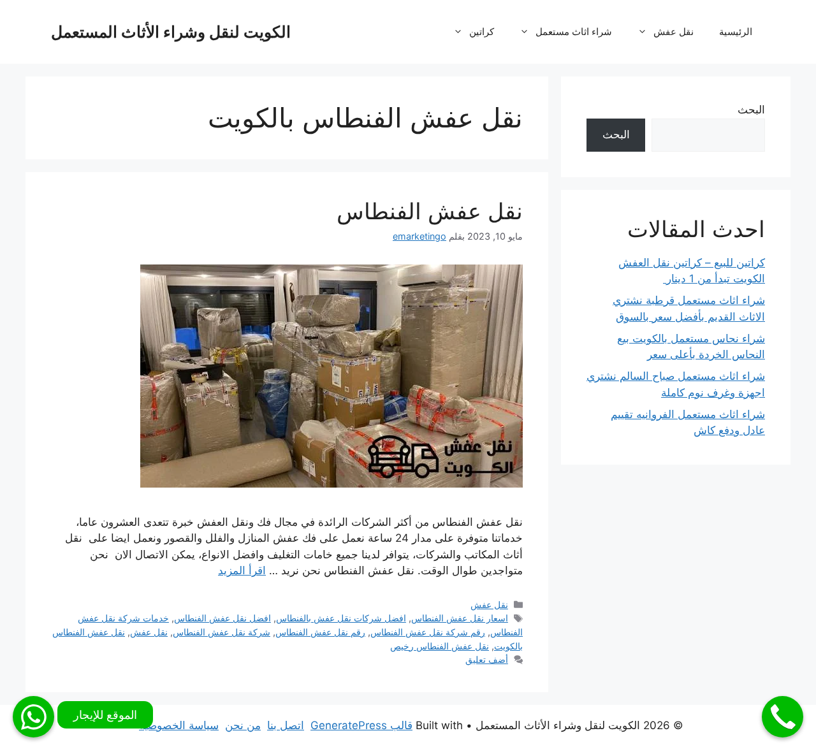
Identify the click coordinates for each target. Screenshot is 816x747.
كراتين (481, 31)
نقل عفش (673, 31)
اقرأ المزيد (242, 570)
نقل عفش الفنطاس (430, 211)
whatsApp (33, 716)
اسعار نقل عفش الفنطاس (459, 618)
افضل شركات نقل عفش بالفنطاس (341, 618)
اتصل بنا (285, 725)
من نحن (243, 725)
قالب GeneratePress (361, 725)
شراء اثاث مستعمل (574, 31)
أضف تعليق (486, 659)
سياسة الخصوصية (179, 725)
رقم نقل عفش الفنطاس (320, 632)
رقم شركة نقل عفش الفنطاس (427, 632)
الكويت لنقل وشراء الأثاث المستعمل (171, 31)
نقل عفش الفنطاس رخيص (439, 646)
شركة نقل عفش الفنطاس (221, 632)
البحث (751, 109)
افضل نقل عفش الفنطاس (222, 618)
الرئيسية (735, 31)
